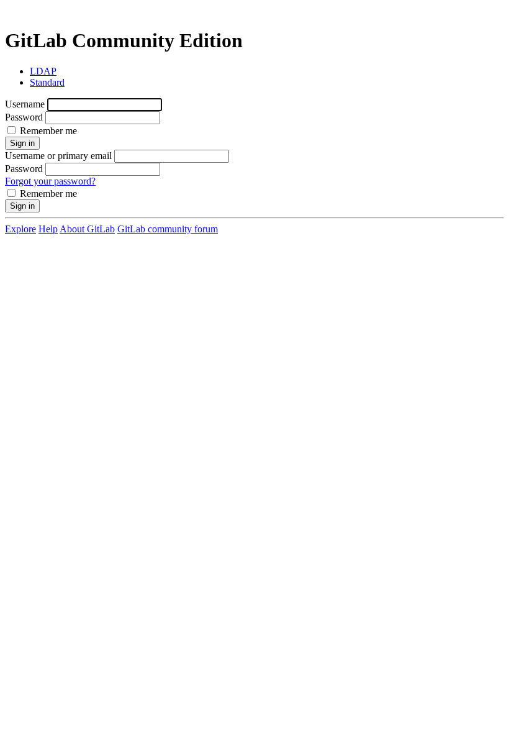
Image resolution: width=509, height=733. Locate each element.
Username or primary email (58, 155)
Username (25, 104)
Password (24, 117)
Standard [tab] (47, 82)
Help (48, 229)
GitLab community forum (167, 229)
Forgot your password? (50, 181)
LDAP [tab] (43, 71)
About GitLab (87, 229)
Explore (20, 229)
